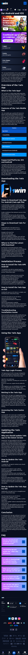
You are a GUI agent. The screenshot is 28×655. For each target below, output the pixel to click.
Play (5, 28)
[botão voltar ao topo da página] (14, 653)
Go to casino (8, 40)
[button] (14, 542)
